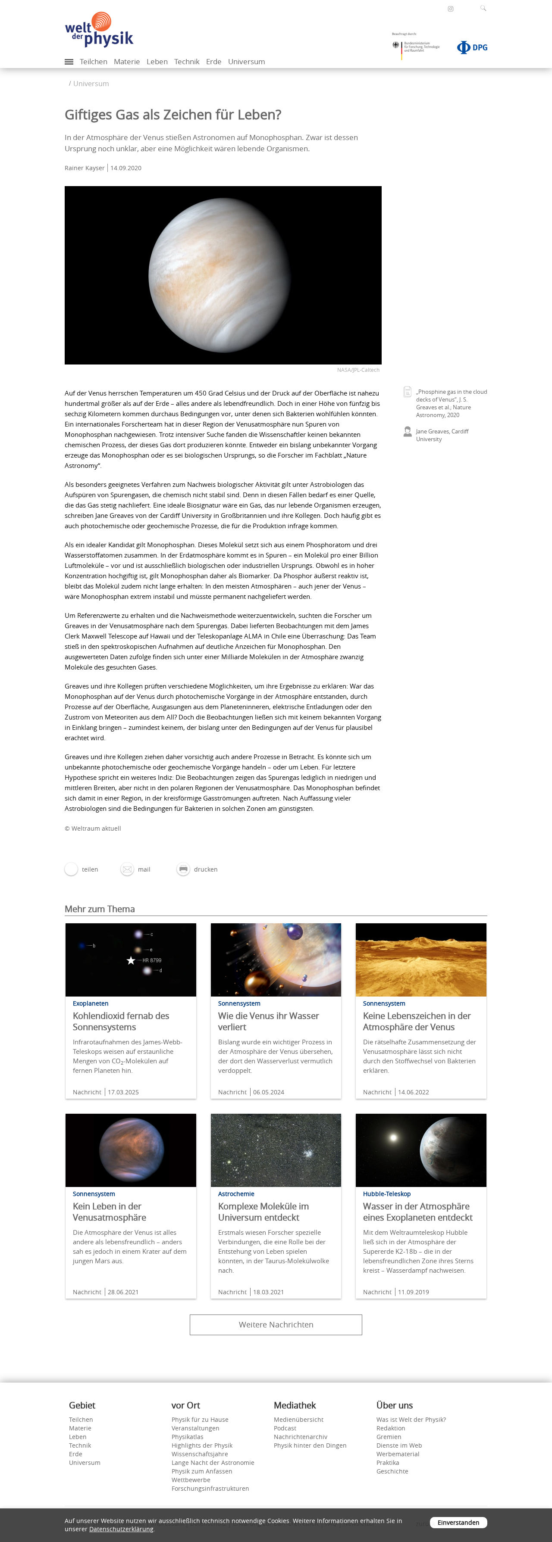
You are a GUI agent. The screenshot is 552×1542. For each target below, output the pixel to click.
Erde (214, 61)
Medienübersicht (298, 1419)
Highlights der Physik (202, 1445)
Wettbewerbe (191, 1480)
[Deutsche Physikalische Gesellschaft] (467, 49)
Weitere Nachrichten (276, 1324)
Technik (187, 61)
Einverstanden (459, 1522)
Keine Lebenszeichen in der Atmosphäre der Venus (417, 1021)
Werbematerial (398, 1454)
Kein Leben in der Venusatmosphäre (109, 1211)
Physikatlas (188, 1437)
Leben (157, 61)
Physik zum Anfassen (202, 1471)
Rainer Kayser (85, 168)
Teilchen (93, 61)
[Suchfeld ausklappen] (485, 8)
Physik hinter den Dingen (310, 1445)
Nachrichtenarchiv (300, 1437)
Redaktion (390, 1428)
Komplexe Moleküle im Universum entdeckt (263, 1211)
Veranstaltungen (196, 1428)
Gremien (388, 1437)
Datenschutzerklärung (121, 1529)
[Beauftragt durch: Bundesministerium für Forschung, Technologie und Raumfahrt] (419, 49)
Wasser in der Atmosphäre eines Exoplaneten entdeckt (418, 1211)
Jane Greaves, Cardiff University (442, 435)
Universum (246, 61)
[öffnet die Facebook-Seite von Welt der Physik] (439, 8)
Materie (127, 61)
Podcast (285, 1428)
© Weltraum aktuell (93, 828)
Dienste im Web (399, 1445)
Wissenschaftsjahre (200, 1454)
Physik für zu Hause (200, 1419)
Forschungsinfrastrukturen (210, 1488)
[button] (81, 869)
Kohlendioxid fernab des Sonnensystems (121, 1021)
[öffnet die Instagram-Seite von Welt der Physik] (451, 9)
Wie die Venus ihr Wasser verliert (268, 1021)
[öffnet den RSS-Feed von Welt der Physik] (462, 8)
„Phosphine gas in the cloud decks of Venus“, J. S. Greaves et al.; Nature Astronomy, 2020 (451, 403)
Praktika (387, 1462)
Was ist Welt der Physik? (411, 1419)
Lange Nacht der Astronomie (213, 1462)
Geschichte (392, 1471)
